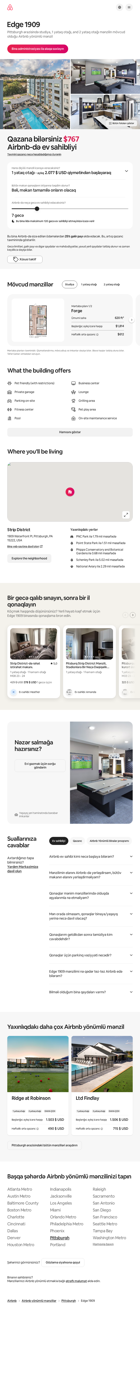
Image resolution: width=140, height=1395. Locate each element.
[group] (70, 195)
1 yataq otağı (89, 284)
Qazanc (77, 841)
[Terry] (125, 692)
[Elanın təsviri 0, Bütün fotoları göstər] (35, 94)
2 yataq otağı (112, 284)
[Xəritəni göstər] (70, 492)
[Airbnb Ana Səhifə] (10, 7)
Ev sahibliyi (58, 841)
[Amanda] (69, 692)
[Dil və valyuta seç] (119, 7)
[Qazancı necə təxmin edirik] (97, 335)
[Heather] (13, 692)
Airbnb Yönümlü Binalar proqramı (109, 841)
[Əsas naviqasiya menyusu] (129, 7)
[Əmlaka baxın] (38, 1085)
